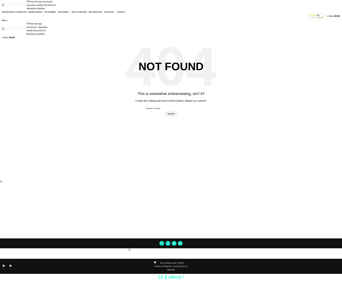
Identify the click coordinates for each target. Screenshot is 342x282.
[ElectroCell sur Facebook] (161, 243)
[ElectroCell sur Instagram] (174, 243)
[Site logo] (14, 5)
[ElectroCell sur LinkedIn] (180, 243)
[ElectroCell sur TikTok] (168, 243)
